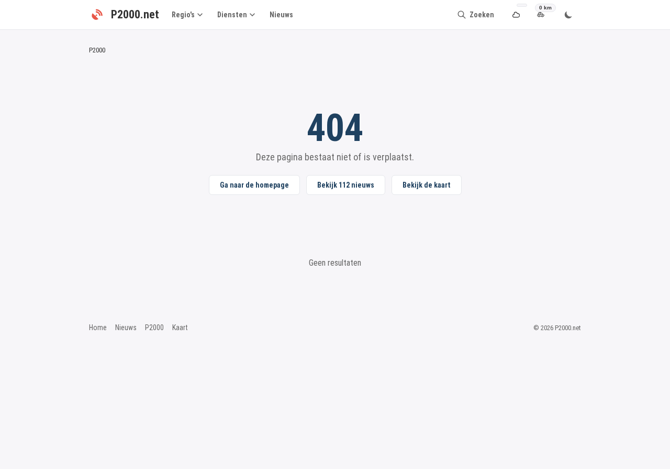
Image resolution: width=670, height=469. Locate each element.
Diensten (232, 14)
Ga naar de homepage (254, 185)
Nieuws (281, 14)
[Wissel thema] (568, 14)
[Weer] (516, 15)
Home (98, 327)
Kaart (180, 327)
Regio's (183, 14)
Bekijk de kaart (427, 185)
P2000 (154, 327)
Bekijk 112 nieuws (345, 185)
